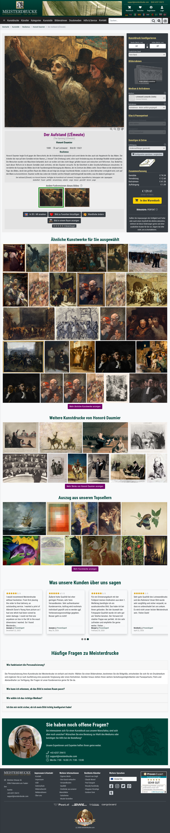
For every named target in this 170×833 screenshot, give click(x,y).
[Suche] (153, 20)
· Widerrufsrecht (40, 789)
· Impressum (39, 779)
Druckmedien (75, 20)
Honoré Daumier (39, 27)
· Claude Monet (89, 779)
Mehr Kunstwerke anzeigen (85, 569)
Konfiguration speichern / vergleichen (148, 154)
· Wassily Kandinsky (91, 786)
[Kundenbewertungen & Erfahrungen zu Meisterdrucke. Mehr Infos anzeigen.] (154, 782)
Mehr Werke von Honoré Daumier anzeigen (85, 486)
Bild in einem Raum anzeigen (65, 220)
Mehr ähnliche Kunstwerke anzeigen (85, 406)
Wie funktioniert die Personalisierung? (26, 664)
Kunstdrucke (13, 20)
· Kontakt (38, 776)
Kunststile (47, 20)
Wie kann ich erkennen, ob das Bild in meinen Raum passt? (36, 688)
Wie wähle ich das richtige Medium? (24, 698)
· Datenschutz (39, 786)
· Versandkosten (65, 783)
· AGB (37, 783)
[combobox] (147, 55)
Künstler (25, 20)
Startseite (5, 27)
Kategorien (36, 20)
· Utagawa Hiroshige (91, 789)
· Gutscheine (64, 795)
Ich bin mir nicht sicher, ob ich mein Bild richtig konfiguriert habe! (39, 707)
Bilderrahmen (61, 20)
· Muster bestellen (66, 799)
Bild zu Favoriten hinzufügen (66, 214)
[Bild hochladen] (165, 20)
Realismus (26, 27)
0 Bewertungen (69, 226)
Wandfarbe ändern (95, 214)
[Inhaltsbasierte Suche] (159, 20)
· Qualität (63, 786)
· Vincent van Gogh (91, 776)
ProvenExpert (19, 628)
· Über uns (38, 795)
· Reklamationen (40, 792)
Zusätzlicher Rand (135, 51)
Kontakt (102, 20)
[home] (4, 20)
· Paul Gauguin (89, 783)
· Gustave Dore (89, 792)
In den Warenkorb (149, 200)
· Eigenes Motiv (65, 776)
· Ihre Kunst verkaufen (68, 779)
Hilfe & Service (90, 20)
